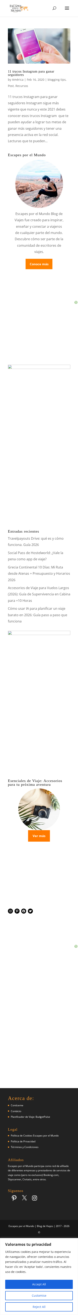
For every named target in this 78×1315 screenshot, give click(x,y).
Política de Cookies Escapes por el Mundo (35, 1135)
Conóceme (17, 1105)
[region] (39, 1276)
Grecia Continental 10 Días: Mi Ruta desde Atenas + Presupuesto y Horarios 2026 (39, 573)
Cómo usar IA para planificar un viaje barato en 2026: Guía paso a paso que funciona (37, 615)
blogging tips (57, 80)
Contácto (16, 1111)
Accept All (39, 1284)
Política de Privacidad (23, 1141)
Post (11, 86)
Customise (39, 1295)
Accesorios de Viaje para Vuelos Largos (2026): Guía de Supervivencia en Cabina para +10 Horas (39, 594)
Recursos (21, 86)
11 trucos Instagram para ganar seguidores (31, 73)
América (18, 80)
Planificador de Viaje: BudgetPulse (30, 1117)
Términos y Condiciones (24, 1147)
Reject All (39, 1307)
